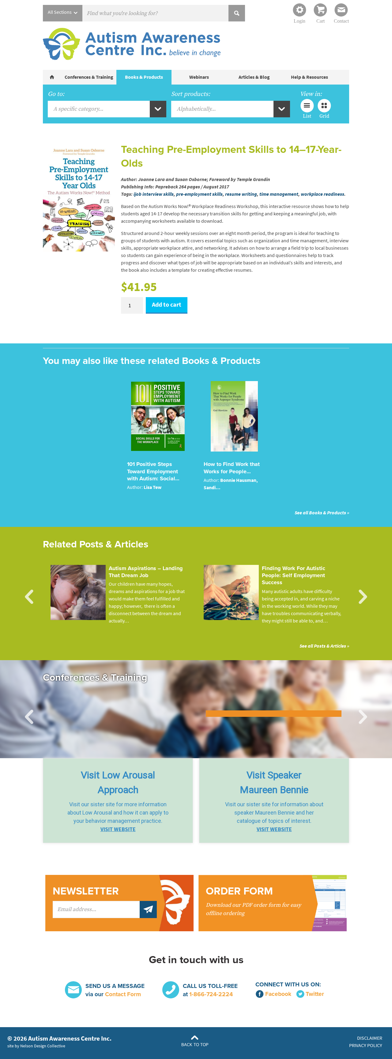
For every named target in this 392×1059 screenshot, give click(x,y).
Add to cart (166, 305)
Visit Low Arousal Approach (118, 782)
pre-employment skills (199, 194)
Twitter (315, 993)
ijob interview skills (154, 194)
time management (278, 194)
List (307, 116)
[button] (118, 800)
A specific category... (78, 108)
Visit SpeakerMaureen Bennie (274, 782)
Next (363, 597)
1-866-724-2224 (211, 994)
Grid (324, 116)
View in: (311, 94)
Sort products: (190, 94)
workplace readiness (322, 194)
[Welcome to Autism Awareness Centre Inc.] (52, 77)
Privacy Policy (365, 1045)
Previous (29, 597)
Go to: (56, 94)
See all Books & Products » (322, 512)
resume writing (241, 194)
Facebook (278, 993)
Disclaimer (369, 1038)
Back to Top (195, 1044)
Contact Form (123, 994)
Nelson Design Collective (42, 1046)
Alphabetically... (196, 108)
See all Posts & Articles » (324, 646)
